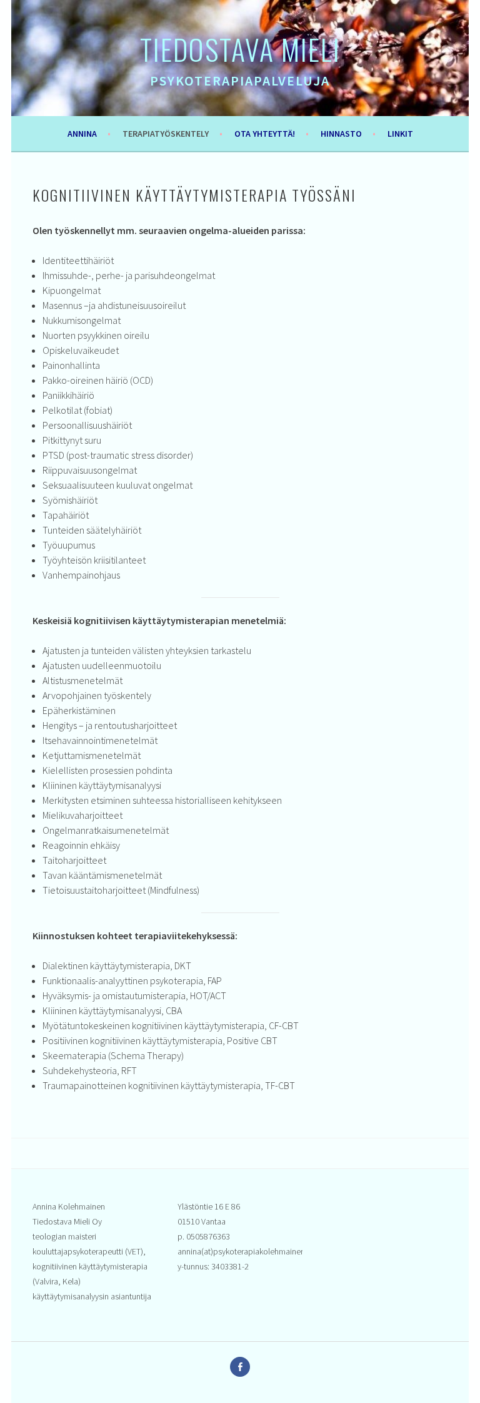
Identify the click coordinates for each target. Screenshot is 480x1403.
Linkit (400, 133)
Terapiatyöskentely (165, 133)
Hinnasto (341, 133)
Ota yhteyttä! (264, 133)
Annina (82, 133)
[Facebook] (240, 1367)
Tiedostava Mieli (240, 48)
